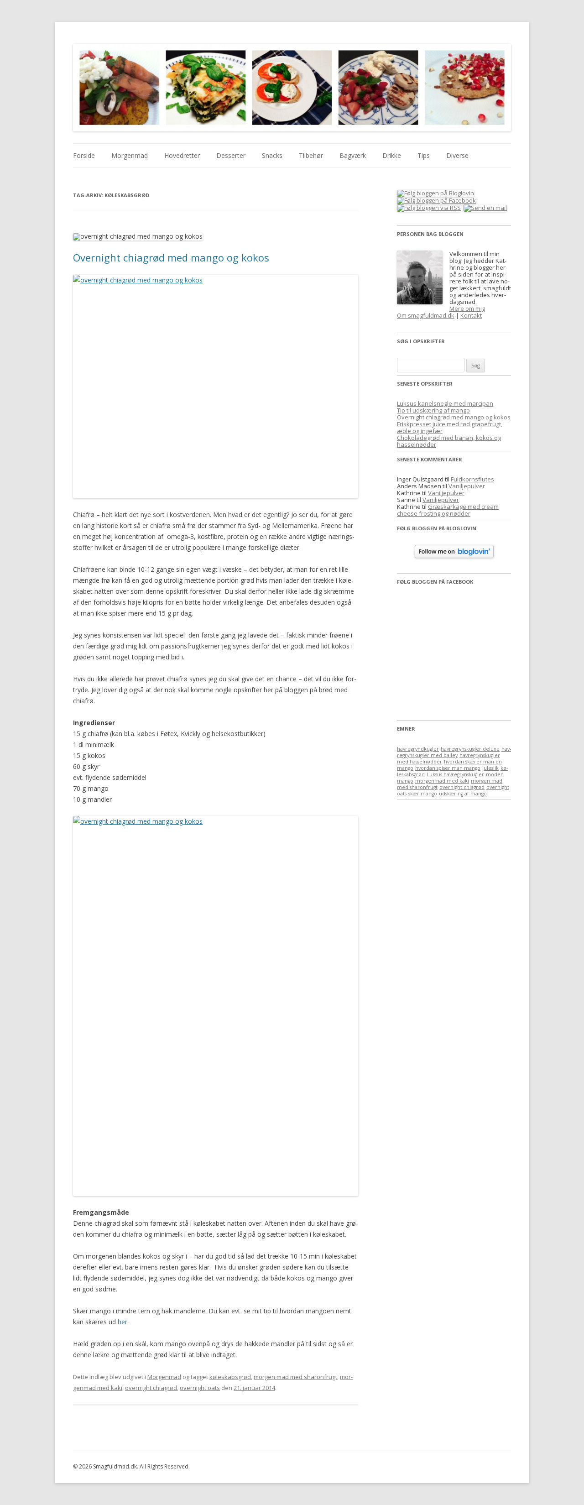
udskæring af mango (463, 793)
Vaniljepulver (466, 486)
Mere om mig (467, 308)
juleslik (490, 768)
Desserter (230, 155)
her (122, 1321)
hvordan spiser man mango (447, 768)
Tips (423, 155)
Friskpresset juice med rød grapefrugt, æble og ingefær (449, 427)
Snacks (272, 155)
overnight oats (200, 1388)
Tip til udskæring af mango (433, 410)
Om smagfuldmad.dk (425, 315)
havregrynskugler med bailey (454, 752)
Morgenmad (129, 155)
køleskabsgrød (230, 1377)
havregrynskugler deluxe (470, 749)
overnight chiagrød (151, 1388)
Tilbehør (311, 155)
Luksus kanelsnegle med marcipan (445, 403)
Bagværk (352, 155)
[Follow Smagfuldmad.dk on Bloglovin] (454, 556)
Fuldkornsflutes (472, 479)
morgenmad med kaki (442, 781)
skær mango (422, 793)
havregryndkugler (418, 749)
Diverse (457, 155)
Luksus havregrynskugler (455, 774)
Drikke (391, 155)
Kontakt (471, 315)
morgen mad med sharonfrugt (295, 1377)
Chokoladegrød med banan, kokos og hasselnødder (449, 441)
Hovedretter (182, 155)
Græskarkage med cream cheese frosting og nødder (448, 509)
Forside (84, 155)
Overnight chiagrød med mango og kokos (171, 257)
